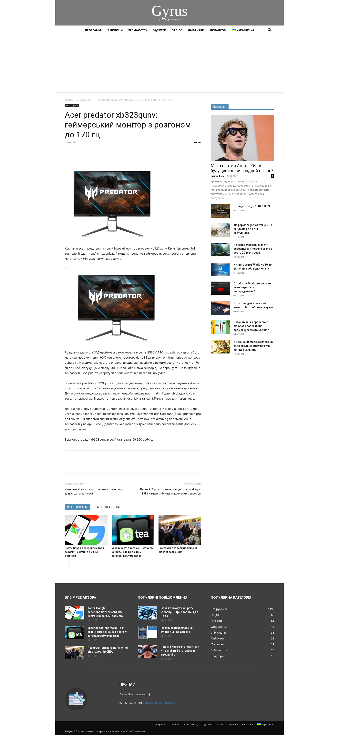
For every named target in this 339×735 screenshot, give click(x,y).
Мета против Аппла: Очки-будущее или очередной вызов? (242, 168)
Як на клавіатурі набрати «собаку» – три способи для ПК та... (179, 612)
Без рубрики (84, 99)
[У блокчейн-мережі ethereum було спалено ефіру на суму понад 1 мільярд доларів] (220, 346)
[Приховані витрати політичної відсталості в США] (180, 530)
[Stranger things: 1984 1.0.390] (220, 211)
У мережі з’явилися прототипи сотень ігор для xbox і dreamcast (94, 491)
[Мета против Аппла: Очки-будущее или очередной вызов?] (242, 138)
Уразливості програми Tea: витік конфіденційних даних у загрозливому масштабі (132, 551)
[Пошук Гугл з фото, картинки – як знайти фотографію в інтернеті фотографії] (147, 651)
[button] (269, 30)
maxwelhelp (217, 175)
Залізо (177, 30)
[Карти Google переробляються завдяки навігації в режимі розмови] (86, 530)
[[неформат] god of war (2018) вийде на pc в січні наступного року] (220, 230)
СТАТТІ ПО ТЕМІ (77, 507)
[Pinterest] (87, 151)
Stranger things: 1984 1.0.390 (252, 206)
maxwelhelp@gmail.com (161, 702)
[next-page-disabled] (73, 563)
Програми (93, 30)
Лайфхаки (196, 30)
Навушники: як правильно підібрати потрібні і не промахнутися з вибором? (251, 326)
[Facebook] (69, 151)
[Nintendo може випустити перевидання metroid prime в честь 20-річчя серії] (220, 249)
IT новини (115, 30)
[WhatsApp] (96, 151)
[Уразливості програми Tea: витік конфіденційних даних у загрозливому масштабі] (133, 530)
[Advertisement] (169, 64)
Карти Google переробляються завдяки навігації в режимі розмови (84, 551)
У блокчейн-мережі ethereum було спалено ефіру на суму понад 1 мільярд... (253, 345)
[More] (105, 151)
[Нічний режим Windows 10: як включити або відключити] (220, 269)
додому (69, 99)
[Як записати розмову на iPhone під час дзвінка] (147, 632)
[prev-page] (67, 563)
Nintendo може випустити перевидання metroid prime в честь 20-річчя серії (252, 248)
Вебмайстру (137, 30)
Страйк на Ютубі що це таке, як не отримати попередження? (252, 287)
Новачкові (218, 30)
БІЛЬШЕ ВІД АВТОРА (106, 507)
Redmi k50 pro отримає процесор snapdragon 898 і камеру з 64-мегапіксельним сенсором (170, 491)
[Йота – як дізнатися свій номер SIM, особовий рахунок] (220, 308)
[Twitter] (78, 151)
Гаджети (159, 30)
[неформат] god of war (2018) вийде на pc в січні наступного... (252, 228)
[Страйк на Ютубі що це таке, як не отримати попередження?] (220, 288)
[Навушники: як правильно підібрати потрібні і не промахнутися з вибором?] (220, 327)
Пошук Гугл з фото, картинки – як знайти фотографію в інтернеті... (179, 650)
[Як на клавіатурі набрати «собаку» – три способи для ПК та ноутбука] (147, 613)
